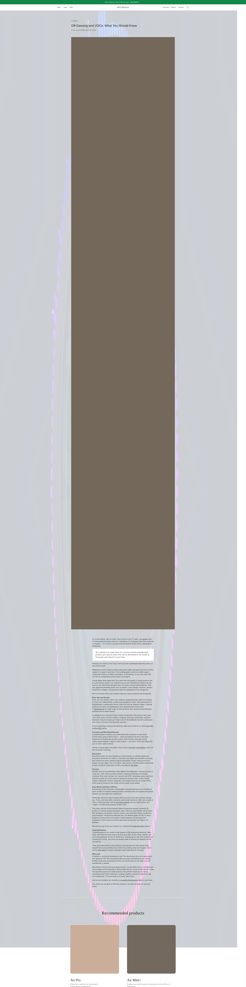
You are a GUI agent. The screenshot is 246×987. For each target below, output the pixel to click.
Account (181, 7)
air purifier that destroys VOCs (131, 880)
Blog (71, 7)
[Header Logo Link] (123, 7)
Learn (65, 7)
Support (173, 7)
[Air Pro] (94, 949)
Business (166, 7)
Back (75, 21)
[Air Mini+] (151, 949)
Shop (58, 7)
